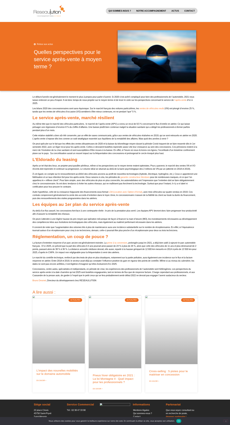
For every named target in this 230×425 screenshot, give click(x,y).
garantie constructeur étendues (135, 177)
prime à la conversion (117, 243)
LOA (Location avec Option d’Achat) (125, 192)
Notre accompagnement (151, 11)
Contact (189, 11)
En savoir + (41, 380)
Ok (179, 421)
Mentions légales (141, 410)
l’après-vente (180, 100)
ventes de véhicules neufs (151, 108)
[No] (225, 421)
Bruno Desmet (39, 280)
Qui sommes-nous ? (119, 11)
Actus (175, 11)
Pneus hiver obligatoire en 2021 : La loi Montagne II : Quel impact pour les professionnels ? (114, 378)
